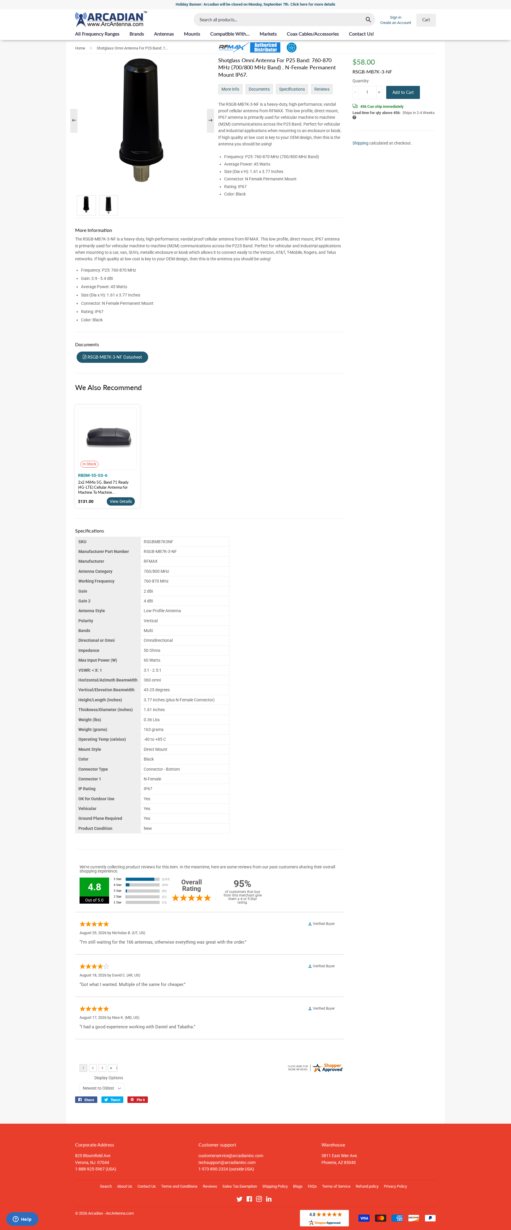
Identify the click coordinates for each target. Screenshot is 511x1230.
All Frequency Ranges (97, 33)
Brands (137, 33)
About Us (124, 1186)
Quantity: (360, 80)
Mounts (192, 33)
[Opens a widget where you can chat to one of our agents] (22, 1219)
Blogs (298, 1186)
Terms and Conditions (179, 1186)
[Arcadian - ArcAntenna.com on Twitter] (239, 1200)
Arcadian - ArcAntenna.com (111, 1213)
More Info (230, 89)
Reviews (321, 89)
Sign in (395, 17)
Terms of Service (336, 1186)
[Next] (207, 121)
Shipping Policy (275, 1186)
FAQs (312, 1186)
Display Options (108, 1077)
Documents (259, 89)
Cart (426, 19)
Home (80, 48)
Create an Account (395, 22)
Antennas (164, 33)
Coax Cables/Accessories (313, 33)
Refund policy (367, 1186)
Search (106, 1186)
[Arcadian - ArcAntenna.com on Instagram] (259, 1200)
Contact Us (147, 1186)
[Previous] (76, 121)
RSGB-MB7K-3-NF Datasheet (114, 357)
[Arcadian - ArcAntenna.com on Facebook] (249, 1200)
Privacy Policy (395, 1186)
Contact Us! (361, 33)
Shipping (360, 143)
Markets (268, 33)
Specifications (292, 89)
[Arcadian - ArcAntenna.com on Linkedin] (269, 1200)
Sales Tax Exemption (239, 1186)
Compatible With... (230, 33)
